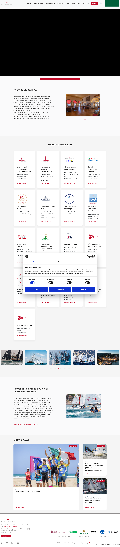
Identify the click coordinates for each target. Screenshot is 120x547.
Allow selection (60, 289)
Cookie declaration (105, 544)
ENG (101, 3)
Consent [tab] (35, 262)
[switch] (50, 282)
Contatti (86, 3)
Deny (36, 289)
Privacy (96, 544)
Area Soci (94, 3)
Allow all (83, 289)
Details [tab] (60, 262)
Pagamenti (5, 536)
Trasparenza (116, 544)
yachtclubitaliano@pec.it (11, 526)
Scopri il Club (17, 125)
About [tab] (84, 262)
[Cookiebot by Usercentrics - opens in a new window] (88, 256)
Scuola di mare (50, 3)
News (73, 3)
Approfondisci (21, 183)
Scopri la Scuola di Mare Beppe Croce (25, 424)
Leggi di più (19, 507)
